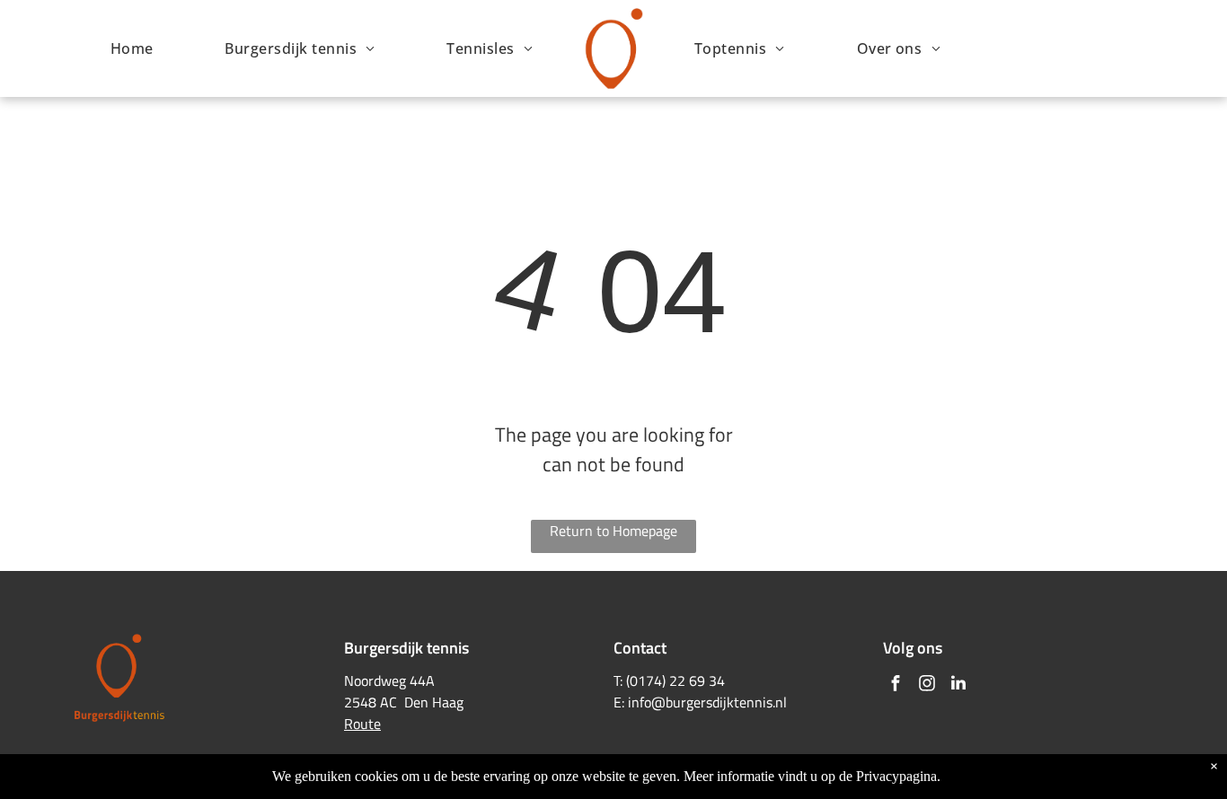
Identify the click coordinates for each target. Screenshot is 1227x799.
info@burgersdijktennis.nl (707, 702)
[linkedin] (958, 685)
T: (618, 680)
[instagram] (927, 685)
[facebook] (895, 685)
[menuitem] (132, 48)
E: (619, 702)
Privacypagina (896, 776)
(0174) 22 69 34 (675, 680)
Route (362, 723)
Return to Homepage (613, 530)
